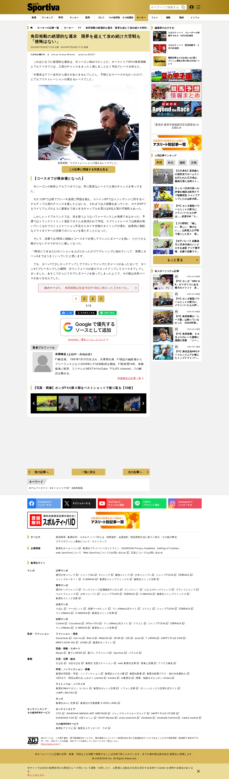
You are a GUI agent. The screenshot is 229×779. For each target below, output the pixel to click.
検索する (183, 7)
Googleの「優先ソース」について (87, 339)
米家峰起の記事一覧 (129, 378)
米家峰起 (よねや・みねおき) (73, 354)
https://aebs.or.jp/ (51, 744)
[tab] (60, 17)
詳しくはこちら (35, 774)
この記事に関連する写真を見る (88, 169)
